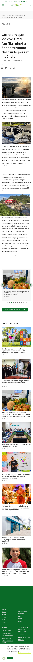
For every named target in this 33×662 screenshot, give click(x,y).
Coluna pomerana (8, 636)
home (3, 13)
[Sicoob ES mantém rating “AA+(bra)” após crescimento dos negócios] (16, 531)
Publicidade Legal (24, 638)
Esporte (21, 614)
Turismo (4, 622)
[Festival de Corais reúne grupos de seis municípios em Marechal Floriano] (16, 374)
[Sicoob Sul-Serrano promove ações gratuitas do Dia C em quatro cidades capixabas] (16, 468)
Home (4, 609)
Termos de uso (23, 627)
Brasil (20, 619)
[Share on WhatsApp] (14, 68)
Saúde (4, 617)
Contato (21, 634)
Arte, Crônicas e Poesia (7, 641)
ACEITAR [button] (10, 658)
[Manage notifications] (3, 658)
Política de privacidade (22, 630)
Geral (4, 614)
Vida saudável (6, 633)
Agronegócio (22, 611)
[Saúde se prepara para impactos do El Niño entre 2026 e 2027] (17, 285)
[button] (7, 302)
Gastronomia (6, 631)
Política (4, 620)
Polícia (4, 612)
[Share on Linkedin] (6, 68)
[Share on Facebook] (2, 68)
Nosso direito (6, 638)
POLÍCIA (9, 13)
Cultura (20, 616)
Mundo (20, 621)
